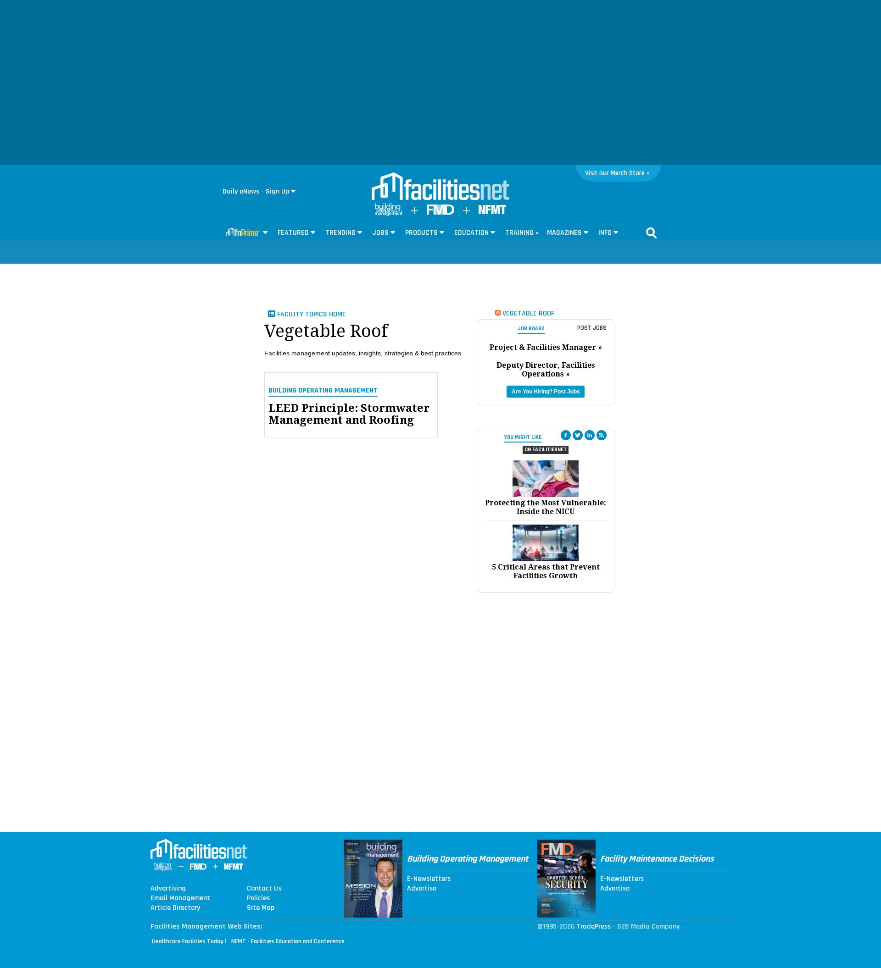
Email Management (180, 898)
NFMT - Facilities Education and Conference (288, 941)
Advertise (421, 888)
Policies (258, 898)
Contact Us (264, 888)
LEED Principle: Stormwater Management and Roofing (348, 414)
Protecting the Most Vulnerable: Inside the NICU (545, 507)
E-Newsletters (429, 879)
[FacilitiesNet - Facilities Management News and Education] (440, 187)
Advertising (168, 888)
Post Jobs (592, 328)
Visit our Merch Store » (617, 173)
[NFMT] (492, 212)
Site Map (260, 908)
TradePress (593, 926)
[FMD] (440, 212)
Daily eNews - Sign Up (256, 191)
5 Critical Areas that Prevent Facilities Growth (546, 571)
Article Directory (175, 908)
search (651, 233)
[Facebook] (566, 435)
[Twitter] (578, 435)
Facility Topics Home (310, 314)
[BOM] (388, 214)
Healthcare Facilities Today (187, 941)
